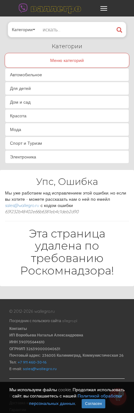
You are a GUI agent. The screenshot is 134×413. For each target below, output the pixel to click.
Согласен (93, 403)
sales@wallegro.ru (22, 205)
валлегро (56, 8)
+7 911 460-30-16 (32, 362)
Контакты (18, 328)
